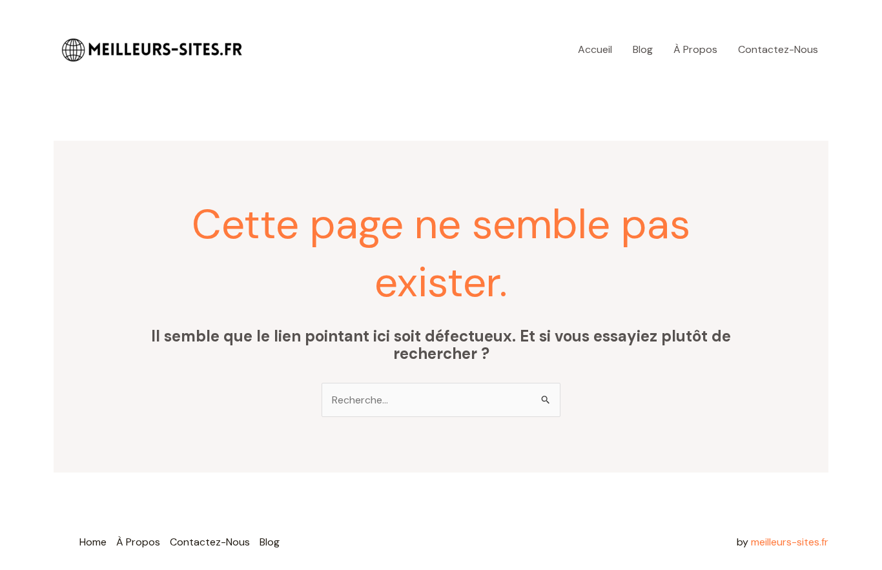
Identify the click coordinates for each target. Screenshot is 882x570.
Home (93, 542)
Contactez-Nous (778, 49)
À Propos (695, 49)
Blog (643, 49)
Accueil (595, 49)
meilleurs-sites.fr (789, 542)
